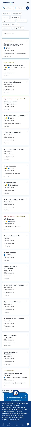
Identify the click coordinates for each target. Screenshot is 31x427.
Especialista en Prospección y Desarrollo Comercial (14, 45)
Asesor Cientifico (10, 253)
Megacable (13, 221)
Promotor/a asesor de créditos (14, 116)
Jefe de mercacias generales (13, 65)
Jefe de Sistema (9, 219)
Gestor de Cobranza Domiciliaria (11, 353)
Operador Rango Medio (12, 236)
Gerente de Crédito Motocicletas (10, 267)
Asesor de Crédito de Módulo (14, 149)
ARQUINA (8, 255)
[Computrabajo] (8, 3)
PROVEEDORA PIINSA (10, 104)
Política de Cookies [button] (13, 420)
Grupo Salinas (14, 185)
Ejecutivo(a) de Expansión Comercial (13, 374)
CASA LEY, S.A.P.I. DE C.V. (17, 68)
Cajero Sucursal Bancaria (12, 82)
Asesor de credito (10, 183)
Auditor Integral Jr (10, 335)
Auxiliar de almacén (11, 102)
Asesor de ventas (10, 166)
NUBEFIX (8, 48)
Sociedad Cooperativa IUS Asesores (16, 378)
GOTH (12, 118)
